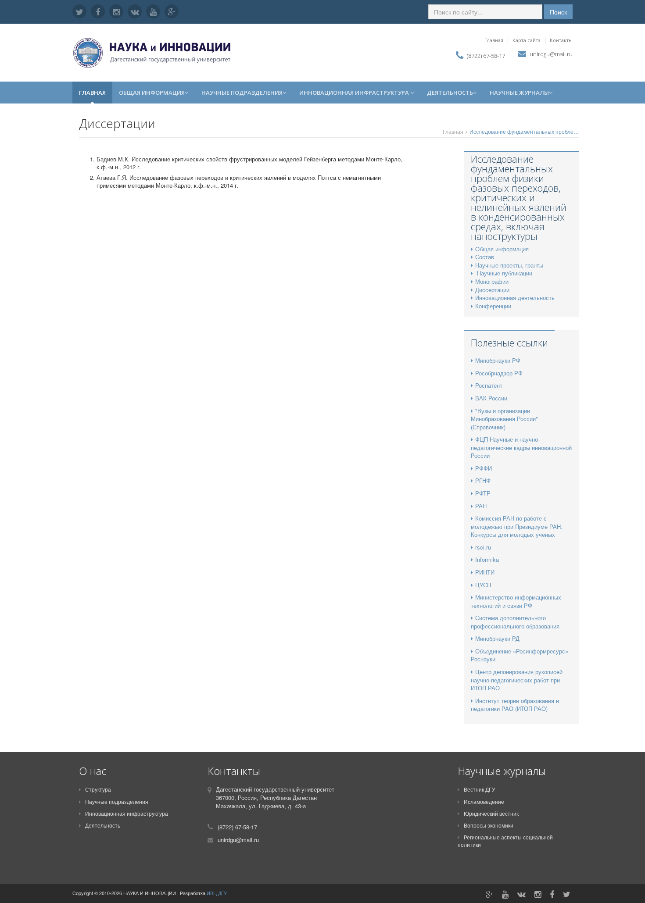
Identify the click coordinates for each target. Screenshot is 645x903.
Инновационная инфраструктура (354, 92)
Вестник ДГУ (479, 789)
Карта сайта (526, 40)
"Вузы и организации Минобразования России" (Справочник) (504, 419)
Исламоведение (484, 801)
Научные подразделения (242, 92)
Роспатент (488, 385)
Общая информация (152, 92)
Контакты (561, 40)
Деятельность (450, 92)
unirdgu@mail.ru (551, 54)
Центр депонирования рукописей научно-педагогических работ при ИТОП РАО (517, 679)
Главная (493, 40)
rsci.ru (483, 547)
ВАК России (491, 398)
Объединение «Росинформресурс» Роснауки (519, 655)
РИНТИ (484, 572)
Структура (98, 789)
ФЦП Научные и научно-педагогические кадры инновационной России (521, 447)
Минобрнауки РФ (497, 360)
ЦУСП (483, 585)
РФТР (483, 493)
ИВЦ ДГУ (217, 892)
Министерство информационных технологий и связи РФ (516, 601)
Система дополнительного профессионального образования (515, 622)
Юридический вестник (491, 813)
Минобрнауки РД (497, 638)
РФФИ (483, 468)
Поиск (558, 11)
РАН (481, 506)
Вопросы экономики (488, 825)
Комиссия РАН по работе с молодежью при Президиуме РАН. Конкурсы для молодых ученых (517, 526)
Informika (487, 559)
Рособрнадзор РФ (499, 373)
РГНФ (483, 480)
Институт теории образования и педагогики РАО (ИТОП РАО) (515, 704)
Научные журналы (519, 92)
